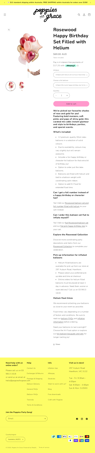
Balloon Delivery (33, 384)
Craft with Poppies (55, 400)
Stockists (51, 379)
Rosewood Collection (62, 246)
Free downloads (54, 394)
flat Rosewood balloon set (76, 223)
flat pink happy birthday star (72, 226)
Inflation (56, 70)
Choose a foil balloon (60, 80)
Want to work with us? (57, 384)
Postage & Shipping (34, 379)
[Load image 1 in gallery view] (10, 86)
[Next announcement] (90, 2)
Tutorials (30, 400)
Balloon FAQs (32, 394)
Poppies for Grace (17, 447)
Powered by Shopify (30, 447)
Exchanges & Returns (35, 373)
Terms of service (44, 447)
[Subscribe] (44, 418)
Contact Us (31, 368)
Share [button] (58, 344)
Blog (50, 389)
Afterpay (51, 373)
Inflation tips (53, 368)
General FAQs (32, 389)
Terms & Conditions (34, 405)
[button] (4, 14)
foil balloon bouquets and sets (70, 334)
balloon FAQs (67, 318)
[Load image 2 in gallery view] (21, 86)
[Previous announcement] (4, 2)
